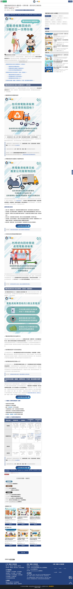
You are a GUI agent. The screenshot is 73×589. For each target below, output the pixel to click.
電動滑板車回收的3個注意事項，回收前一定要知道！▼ (16, 72)
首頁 (5, 10)
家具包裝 (7, 567)
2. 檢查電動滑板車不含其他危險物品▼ (15, 76)
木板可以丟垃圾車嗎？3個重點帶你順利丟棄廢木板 (60, 46)
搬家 (8, 414)
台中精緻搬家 (8, 571)
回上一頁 (23, 552)
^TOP (70, 585)
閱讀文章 (10, 524)
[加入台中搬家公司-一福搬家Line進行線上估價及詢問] (4, 1)
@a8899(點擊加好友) (12, 488)
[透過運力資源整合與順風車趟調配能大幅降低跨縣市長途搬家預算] (49, 57)
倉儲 (15, 414)
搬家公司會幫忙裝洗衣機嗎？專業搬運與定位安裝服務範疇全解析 (60, 61)
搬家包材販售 (21, 567)
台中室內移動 (8, 574)
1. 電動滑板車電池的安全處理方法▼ (15, 74)
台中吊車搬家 (18, 573)
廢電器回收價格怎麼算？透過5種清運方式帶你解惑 (19, 374)
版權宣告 (15, 583)
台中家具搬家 (20, 574)
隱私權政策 (20, 583)
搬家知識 (8, 10)
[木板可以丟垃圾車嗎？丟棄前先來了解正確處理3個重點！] (35, 533)
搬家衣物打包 (16, 567)
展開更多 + (47, 28)
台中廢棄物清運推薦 (9, 583)
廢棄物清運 (12, 10)
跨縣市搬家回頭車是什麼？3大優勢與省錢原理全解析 (60, 55)
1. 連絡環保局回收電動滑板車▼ (14, 66)
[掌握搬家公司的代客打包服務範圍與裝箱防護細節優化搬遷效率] (49, 69)
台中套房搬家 (8, 576)
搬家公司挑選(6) (53, 23)
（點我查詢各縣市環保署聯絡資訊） (29, 154)
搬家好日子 (12, 582)
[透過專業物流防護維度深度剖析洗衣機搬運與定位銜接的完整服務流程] (49, 63)
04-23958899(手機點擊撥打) (12, 483)
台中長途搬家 (19, 571)
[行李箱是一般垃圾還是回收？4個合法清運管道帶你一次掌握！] (49, 42)
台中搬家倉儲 (13, 576)
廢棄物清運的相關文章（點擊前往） (34, 392)
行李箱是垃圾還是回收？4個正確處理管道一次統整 (60, 40)
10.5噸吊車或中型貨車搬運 (38, 435)
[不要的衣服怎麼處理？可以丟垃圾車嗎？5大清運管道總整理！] (10, 533)
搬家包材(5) (59, 23)
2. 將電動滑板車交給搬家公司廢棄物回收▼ (16, 68)
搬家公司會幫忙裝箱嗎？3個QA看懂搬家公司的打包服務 (60, 68)
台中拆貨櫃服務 (14, 574)
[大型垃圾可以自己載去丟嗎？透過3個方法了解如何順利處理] (35, 512)
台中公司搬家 (13, 573)
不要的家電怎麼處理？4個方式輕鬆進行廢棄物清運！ (20, 229)
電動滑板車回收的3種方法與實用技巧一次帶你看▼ (15, 64)
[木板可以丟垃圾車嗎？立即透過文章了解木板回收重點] (49, 48)
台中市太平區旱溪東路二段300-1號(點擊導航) (39, 567)
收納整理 (11, 414)
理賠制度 (11, 567)
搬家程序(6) (47, 23)
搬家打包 (59, 71)
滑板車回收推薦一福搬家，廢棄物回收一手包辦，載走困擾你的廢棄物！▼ (20, 80)
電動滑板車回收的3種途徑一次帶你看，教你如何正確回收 (24, 10)
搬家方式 (59, 59)
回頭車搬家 (8, 573)
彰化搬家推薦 (16, 582)
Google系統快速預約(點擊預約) (15, 494)
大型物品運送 (60, 65)
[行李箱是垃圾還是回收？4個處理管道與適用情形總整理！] (23, 533)
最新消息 (7, 582)
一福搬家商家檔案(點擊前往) (15, 496)
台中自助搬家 (13, 571)
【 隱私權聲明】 (51, 586)
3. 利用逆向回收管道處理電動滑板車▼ (15, 70)
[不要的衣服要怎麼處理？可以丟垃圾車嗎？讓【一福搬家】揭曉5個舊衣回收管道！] (49, 36)
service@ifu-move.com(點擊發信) (15, 501)
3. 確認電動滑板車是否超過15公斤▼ (15, 78)
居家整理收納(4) (64, 23)
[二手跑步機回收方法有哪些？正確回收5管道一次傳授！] (23, 512)
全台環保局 (17, 145)
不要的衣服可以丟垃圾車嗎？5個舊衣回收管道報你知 (60, 34)
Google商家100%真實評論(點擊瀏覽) (16, 498)
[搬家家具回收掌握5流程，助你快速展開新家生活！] (10, 512)
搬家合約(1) (47, 25)
